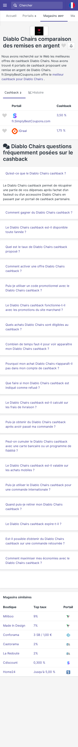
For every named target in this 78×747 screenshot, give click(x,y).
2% (36, 644)
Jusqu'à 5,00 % (44, 672)
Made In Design (14, 625)
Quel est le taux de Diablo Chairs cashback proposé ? (36, 249)
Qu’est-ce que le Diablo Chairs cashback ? (35, 173)
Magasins (53, 16)
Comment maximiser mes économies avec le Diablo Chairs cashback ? (37, 560)
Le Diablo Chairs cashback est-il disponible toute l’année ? (36, 229)
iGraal (23, 131)
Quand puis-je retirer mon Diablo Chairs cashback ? (33, 506)
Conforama (11, 635)
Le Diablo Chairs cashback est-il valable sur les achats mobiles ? (36, 468)
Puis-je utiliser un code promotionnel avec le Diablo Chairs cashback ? (37, 288)
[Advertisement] (39, 579)
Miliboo (8, 616)
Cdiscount (10, 662)
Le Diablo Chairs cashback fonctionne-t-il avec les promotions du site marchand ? (35, 307)
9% (36, 616)
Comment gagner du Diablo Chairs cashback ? (38, 212)
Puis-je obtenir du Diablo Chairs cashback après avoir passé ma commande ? (35, 424)
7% (36, 625)
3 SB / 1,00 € (43, 635)
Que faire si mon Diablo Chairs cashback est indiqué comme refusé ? (37, 385)
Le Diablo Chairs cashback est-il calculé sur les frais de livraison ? (36, 405)
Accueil (11, 16)
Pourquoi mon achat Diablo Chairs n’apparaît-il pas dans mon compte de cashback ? (39, 366)
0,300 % (39, 662)
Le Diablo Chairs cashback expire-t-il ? (33, 524)
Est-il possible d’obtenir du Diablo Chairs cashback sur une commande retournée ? (35, 541)
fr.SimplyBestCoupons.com (31, 121)
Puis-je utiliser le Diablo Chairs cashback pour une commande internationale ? (38, 487)
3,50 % (61, 115)
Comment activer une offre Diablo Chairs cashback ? (35, 268)
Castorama (11, 644)
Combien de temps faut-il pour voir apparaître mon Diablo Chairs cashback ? (38, 346)
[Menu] (5, 5)
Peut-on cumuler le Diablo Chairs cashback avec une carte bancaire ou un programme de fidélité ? (38, 446)
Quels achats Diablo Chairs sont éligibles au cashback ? (36, 327)
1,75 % (61, 130)
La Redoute (11, 653)
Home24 (9, 672)
